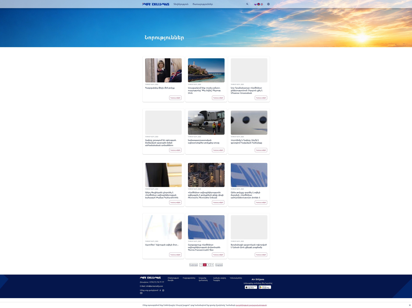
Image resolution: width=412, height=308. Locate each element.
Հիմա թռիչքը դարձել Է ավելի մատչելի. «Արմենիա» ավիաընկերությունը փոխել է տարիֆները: (245, 196)
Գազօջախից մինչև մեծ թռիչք (160, 87)
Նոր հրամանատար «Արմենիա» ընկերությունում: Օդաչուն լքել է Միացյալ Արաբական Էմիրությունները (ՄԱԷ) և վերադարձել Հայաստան (246, 92)
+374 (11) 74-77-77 (156, 282)
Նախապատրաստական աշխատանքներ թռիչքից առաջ (203, 141)
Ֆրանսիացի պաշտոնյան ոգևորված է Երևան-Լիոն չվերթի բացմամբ (249, 246)
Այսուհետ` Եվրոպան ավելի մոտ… (162, 244)
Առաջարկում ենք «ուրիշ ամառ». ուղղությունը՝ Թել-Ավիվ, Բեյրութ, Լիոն (204, 90)
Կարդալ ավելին (175, 98)
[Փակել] (410, 305)
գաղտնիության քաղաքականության (251, 305)
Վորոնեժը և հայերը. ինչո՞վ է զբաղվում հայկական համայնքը (246, 141)
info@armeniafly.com (154, 286)
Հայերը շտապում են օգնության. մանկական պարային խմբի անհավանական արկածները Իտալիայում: (160, 144)
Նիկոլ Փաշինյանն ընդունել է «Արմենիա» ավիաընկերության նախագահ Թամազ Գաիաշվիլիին (161, 195)
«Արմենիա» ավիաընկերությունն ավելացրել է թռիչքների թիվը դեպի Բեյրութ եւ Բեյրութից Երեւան (206, 195)
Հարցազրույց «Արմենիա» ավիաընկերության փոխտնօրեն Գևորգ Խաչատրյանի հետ (204, 247)
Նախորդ (193, 265)
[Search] (247, 4)
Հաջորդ (219, 265)
